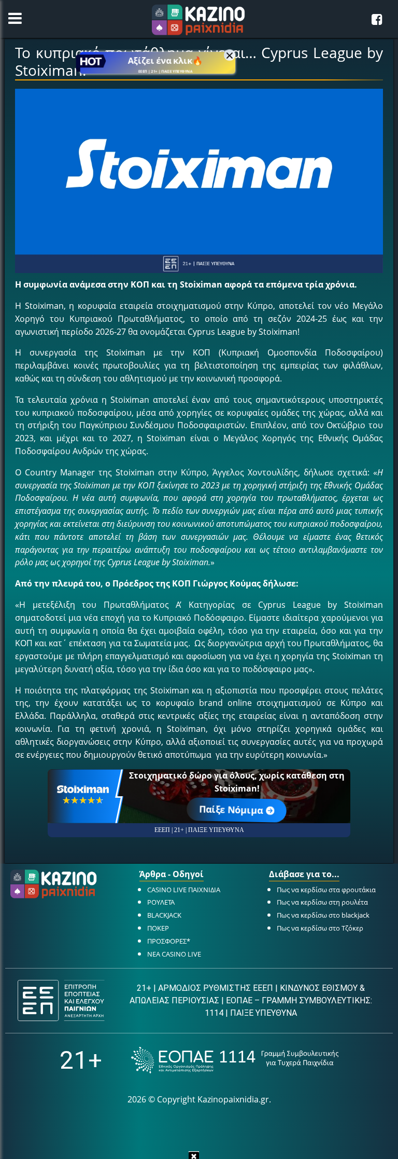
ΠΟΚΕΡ (158, 928)
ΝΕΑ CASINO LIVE (174, 954)
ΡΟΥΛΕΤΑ (161, 902)
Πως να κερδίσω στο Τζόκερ (320, 928)
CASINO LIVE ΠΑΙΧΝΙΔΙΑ (183, 889)
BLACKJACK (164, 915)
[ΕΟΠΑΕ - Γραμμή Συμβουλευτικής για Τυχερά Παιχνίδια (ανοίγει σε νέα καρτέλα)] (234, 1060)
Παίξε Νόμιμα (232, 809)
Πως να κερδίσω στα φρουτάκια (326, 889)
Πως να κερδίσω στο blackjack (323, 915)
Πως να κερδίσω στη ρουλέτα (322, 902)
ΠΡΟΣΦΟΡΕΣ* (168, 941)
